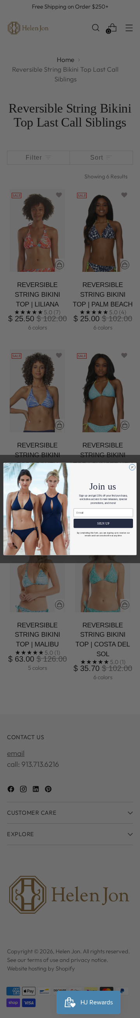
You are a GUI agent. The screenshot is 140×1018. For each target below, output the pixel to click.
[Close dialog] (132, 467)
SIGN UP (103, 523)
